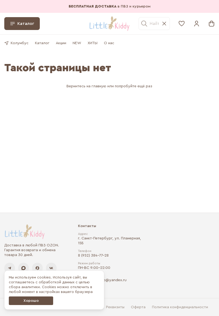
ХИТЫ (92, 43)
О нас (109, 43)
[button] (181, 23)
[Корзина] (211, 23)
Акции (61, 43)
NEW (77, 43)
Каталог (25, 23)
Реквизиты (115, 307)
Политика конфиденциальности (180, 307)
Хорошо (31, 301)
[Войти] (196, 23)
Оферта (138, 307)
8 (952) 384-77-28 (93, 255)
